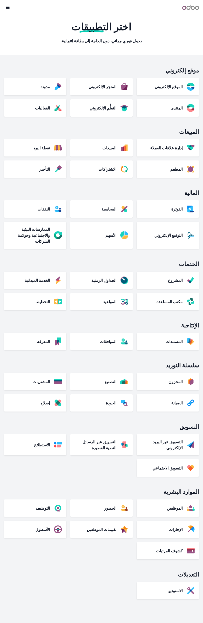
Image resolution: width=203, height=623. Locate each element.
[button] (7, 7)
